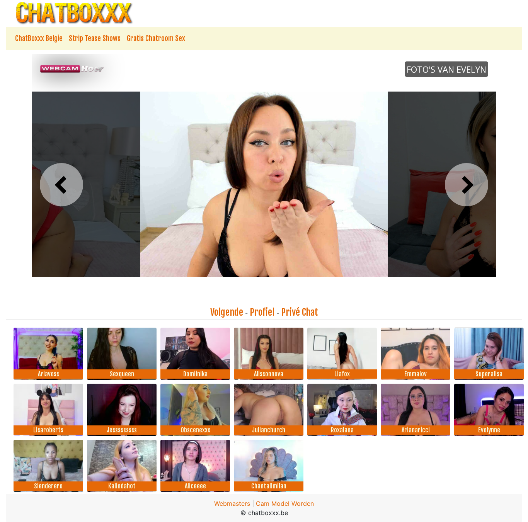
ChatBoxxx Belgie (39, 38)
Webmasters (232, 503)
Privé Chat (299, 312)
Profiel (262, 312)
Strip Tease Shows (95, 38)
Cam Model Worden (285, 503)
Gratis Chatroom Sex (156, 38)
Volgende (226, 312)
